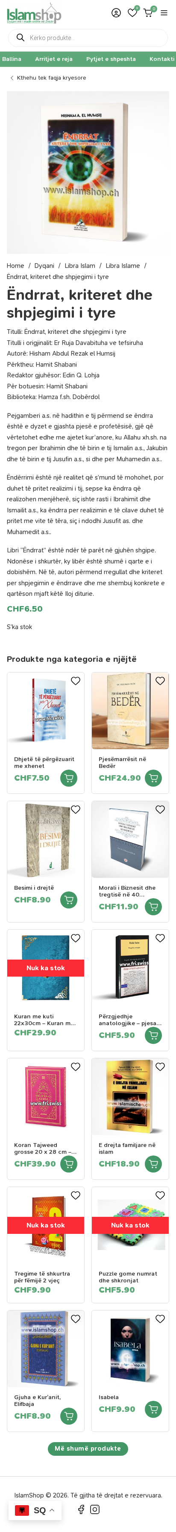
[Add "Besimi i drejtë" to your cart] (69, 900)
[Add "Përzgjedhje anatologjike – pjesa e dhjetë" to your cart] (153, 1035)
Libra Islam (80, 266)
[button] (132, 12)
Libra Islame (123, 266)
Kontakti (162, 59)
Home (15, 266)
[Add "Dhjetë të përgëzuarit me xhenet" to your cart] (69, 778)
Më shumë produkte (88, 1448)
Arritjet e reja (54, 59)
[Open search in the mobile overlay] (88, 38)
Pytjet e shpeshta (111, 59)
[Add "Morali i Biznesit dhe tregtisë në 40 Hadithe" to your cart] (153, 907)
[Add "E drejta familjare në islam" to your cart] (153, 1164)
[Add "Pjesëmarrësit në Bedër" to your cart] (153, 778)
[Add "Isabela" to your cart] (153, 1409)
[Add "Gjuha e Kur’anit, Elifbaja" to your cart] (69, 1416)
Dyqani (44, 266)
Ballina (11, 59)
